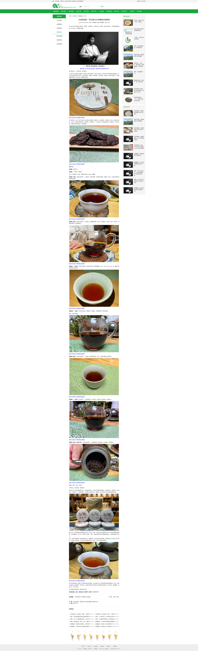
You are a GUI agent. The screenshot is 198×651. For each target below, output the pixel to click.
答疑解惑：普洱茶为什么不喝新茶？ (104, 626)
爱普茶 (83, 589)
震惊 (72, 638)
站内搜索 (59, 44)
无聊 (97, 638)
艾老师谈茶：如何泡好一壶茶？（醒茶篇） (80, 614)
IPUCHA (85, 648)
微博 (114, 596)
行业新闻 (59, 20)
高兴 (103, 638)
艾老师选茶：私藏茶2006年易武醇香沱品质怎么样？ (86, 601)
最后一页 (75, 603)
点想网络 (95, 648)
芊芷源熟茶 (83, 596)
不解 (79, 638)
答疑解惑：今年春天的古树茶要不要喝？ (80, 626)
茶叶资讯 (75, 16)
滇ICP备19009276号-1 (115, 648)
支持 (110, 638)
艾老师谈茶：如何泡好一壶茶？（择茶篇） (105, 614)
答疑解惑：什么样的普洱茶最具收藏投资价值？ (106, 621)
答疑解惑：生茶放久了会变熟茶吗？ (104, 624)
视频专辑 (59, 40)
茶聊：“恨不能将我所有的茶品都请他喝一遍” (81, 616)
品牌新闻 (59, 24)
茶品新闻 (59, 28)
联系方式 (89, 646)
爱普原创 (59, 16)
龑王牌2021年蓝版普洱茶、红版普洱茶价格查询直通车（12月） (68, 1)
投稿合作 (139, 1)
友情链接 (115, 646)
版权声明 (96, 646)
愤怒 (85, 638)
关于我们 (83, 646)
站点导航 (143, 1)
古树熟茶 (88, 596)
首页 (70, 16)
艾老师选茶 (59, 36)
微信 (118, 596)
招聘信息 (102, 646)
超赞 (116, 638)
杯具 (91, 638)
